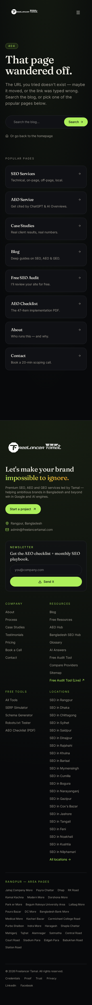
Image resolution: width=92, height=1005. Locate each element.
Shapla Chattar (70, 925)
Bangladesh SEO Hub (65, 634)
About (9, 612)
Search (74, 122)
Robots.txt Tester (18, 722)
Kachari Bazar (35, 918)
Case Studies (15, 627)
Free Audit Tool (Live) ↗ (67, 680)
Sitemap (56, 672)
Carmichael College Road (64, 918)
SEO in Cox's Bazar (64, 806)
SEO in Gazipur (60, 798)
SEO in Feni (58, 829)
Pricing (10, 642)
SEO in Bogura (60, 783)
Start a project (20, 509)
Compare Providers (64, 665)
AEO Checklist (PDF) (20, 730)
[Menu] (78, 12)
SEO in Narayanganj (64, 791)
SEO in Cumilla (60, 775)
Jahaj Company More (19, 890)
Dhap (61, 890)
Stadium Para (31, 940)
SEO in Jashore (61, 813)
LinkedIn (10, 985)
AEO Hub (56, 627)
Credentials (12, 978)
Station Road (13, 947)
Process (11, 619)
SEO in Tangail (60, 821)
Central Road (73, 932)
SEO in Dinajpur (61, 738)
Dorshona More (58, 897)
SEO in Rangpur (61, 700)
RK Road (73, 890)
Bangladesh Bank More (54, 911)
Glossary (56, 642)
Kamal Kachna (14, 897)
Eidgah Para (51, 940)
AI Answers (58, 650)
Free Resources (61, 619)
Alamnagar (39, 932)
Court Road (12, 940)
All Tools (11, 700)
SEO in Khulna (60, 753)
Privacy (51, 978)
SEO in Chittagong (63, 715)
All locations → (60, 859)
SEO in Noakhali (61, 836)
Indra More (34, 925)
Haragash (51, 925)
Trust (39, 978)
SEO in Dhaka (59, 707)
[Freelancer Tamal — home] (24, 12)
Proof (27, 978)
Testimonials (14, 634)
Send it (49, 581)
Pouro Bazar (13, 911)
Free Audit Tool (61, 657)
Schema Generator (19, 715)
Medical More (14, 918)
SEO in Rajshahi (61, 745)
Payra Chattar (45, 890)
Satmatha (55, 932)
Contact (11, 657)
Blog (53, 612)
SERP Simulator (16, 707)
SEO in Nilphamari (63, 851)
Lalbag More (77, 904)
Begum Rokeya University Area (45, 904)
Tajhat (24, 932)
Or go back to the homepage (31, 136)
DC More (30, 911)
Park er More (13, 904)
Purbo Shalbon (14, 925)
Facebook (27, 985)
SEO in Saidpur (60, 730)
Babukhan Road (73, 940)
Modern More (35, 897)
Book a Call (13, 650)
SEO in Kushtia (60, 844)
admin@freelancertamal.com (32, 529)
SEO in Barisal (60, 760)
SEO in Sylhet (59, 722)
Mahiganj (11, 932)
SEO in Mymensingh (64, 768)
